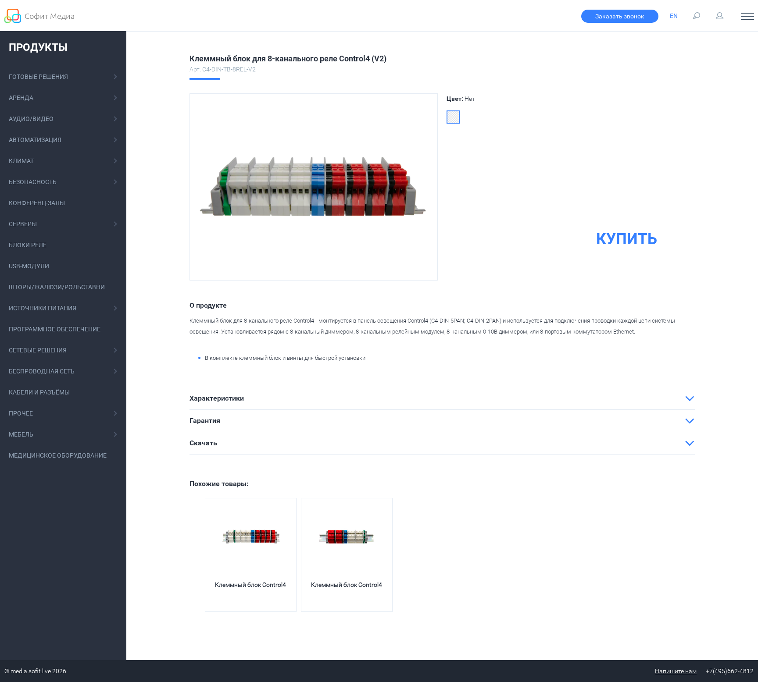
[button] (442, 398)
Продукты (38, 47)
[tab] (442, 398)
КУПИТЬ (626, 239)
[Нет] (453, 117)
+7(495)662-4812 (730, 671)
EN (674, 15)
